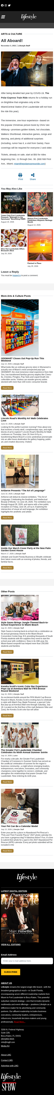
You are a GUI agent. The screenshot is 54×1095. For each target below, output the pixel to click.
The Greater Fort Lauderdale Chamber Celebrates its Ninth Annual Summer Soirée (24, 751)
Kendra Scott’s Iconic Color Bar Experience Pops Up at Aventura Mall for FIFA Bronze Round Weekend (24, 688)
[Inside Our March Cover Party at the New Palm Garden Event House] (20, 536)
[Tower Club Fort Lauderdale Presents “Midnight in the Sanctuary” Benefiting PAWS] (13, 203)
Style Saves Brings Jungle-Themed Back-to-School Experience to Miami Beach (24, 623)
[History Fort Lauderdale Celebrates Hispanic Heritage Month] (40, 204)
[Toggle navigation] (3, 17)
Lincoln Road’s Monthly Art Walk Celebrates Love (24, 419)
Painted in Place (34, 263)
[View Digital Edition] (20, 918)
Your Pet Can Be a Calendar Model (19, 826)
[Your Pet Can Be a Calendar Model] (20, 807)
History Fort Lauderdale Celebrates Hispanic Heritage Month (40, 220)
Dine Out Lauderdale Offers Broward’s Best (12, 250)
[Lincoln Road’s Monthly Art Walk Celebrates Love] (20, 406)
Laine (15, 756)
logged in (17, 275)
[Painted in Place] (40, 245)
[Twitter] (9, 5)
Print (20, 179)
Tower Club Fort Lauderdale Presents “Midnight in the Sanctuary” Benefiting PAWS (13, 217)
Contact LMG (7, 1060)
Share (33, 179)
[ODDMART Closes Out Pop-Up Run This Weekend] (20, 328)
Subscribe (10, 972)
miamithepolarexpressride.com (29, 163)
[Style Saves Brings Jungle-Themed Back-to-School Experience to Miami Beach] (20, 608)
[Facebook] (2, 5)
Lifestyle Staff (24, 46)
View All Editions (11, 945)
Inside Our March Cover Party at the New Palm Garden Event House (26, 549)
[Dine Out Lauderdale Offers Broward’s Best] (13, 238)
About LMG (6, 1055)
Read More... (19, 1022)
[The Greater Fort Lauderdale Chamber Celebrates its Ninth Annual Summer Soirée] (20, 736)
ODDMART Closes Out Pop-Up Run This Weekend (22, 359)
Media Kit (5, 1046)
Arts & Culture (11, 34)
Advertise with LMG (9, 1066)
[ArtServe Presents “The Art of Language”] (20, 472)
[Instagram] (6, 5)
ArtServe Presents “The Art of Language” (23, 490)
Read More (7, 388)
